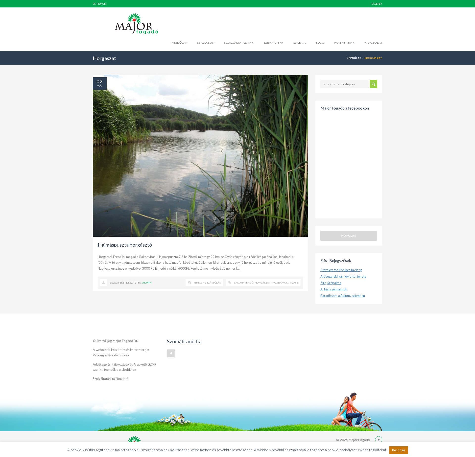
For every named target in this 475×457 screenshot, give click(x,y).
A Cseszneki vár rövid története (343, 276)
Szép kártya (273, 42)
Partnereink (344, 42)
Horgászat (262, 282)
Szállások (205, 42)
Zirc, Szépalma (330, 283)
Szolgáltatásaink (239, 42)
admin (146, 282)
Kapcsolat (373, 42)
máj (99, 85)
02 (99, 81)
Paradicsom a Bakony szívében (342, 296)
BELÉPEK (377, 3)
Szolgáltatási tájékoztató (111, 379)
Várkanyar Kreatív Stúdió (111, 355)
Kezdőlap (179, 42)
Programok (279, 282)
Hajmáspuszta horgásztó (125, 245)
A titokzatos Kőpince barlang (341, 270)
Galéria (299, 42)
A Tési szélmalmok (333, 289)
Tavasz (293, 282)
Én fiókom (100, 3)
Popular (348, 235)
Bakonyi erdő (244, 282)
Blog (319, 42)
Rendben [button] (398, 450)
